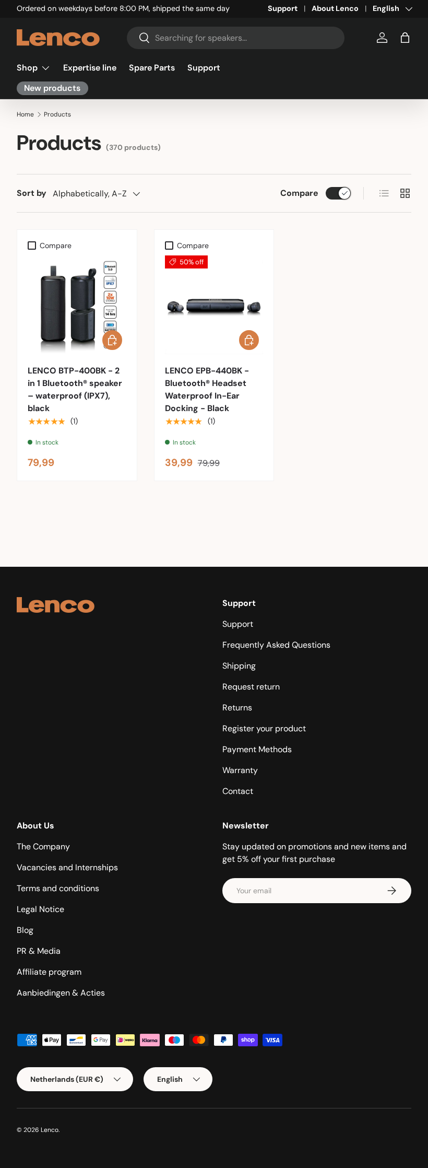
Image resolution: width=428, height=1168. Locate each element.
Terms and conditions (58, 888)
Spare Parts (152, 67)
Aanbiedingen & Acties (61, 992)
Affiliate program (49, 971)
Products (57, 114)
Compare (299, 193)
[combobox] (235, 38)
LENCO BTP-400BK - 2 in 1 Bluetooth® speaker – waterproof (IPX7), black (75, 389)
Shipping (239, 665)
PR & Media (39, 950)
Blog (25, 930)
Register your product (264, 728)
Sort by (31, 193)
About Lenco (335, 8)
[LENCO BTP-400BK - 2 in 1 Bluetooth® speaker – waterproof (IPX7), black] (77, 304)
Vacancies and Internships (67, 867)
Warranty (240, 770)
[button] (405, 37)
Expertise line (89, 67)
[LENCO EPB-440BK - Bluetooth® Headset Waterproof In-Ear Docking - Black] (214, 304)
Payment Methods (257, 749)
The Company (43, 846)
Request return (251, 686)
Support (283, 8)
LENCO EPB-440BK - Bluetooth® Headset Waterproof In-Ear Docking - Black (207, 389)
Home (25, 114)
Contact (237, 791)
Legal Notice (40, 909)
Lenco (49, 1130)
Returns (237, 707)
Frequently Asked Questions (276, 644)
